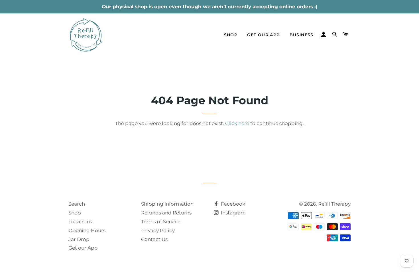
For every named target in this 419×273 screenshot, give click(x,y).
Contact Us (154, 239)
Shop (231, 34)
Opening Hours (86, 230)
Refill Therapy (334, 204)
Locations (80, 221)
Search (76, 204)
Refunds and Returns (166, 213)
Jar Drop (79, 239)
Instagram (233, 213)
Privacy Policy (158, 230)
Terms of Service (160, 221)
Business (302, 34)
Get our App (83, 248)
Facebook (232, 204)
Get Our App (263, 34)
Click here (237, 123)
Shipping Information (167, 204)
